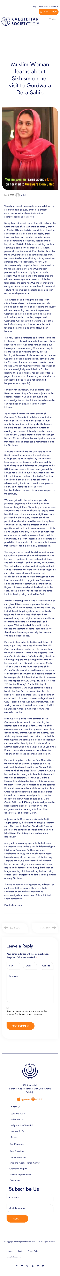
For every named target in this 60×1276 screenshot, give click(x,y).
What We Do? (17, 1119)
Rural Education (16, 1151)
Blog (34, 6)
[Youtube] (33, 1266)
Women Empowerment (20, 1174)
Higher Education (17, 1157)
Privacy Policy (33, 1251)
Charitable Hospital (18, 1168)
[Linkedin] (43, 1266)
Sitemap (10, 1251)
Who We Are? (18, 1113)
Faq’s (20, 1251)
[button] (49, 12)
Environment (15, 1180)
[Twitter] (22, 1266)
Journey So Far (18, 1131)
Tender (14, 1137)
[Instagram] (27, 1266)
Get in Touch (43, 6)
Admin (24, 195)
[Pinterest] (38, 1266)
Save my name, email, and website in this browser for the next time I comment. (27, 1012)
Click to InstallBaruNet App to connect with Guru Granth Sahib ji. (30, 1088)
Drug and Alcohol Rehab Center (24, 1162)
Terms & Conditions (14, 1257)
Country (53, 6)
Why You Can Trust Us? (22, 1125)
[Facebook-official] (17, 1266)
